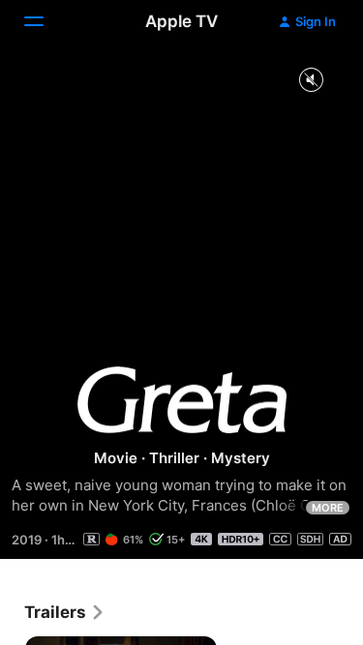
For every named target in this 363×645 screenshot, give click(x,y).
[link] (65, 612)
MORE (328, 507)
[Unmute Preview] (310, 81)
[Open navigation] (45, 21)
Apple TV (181, 21)
